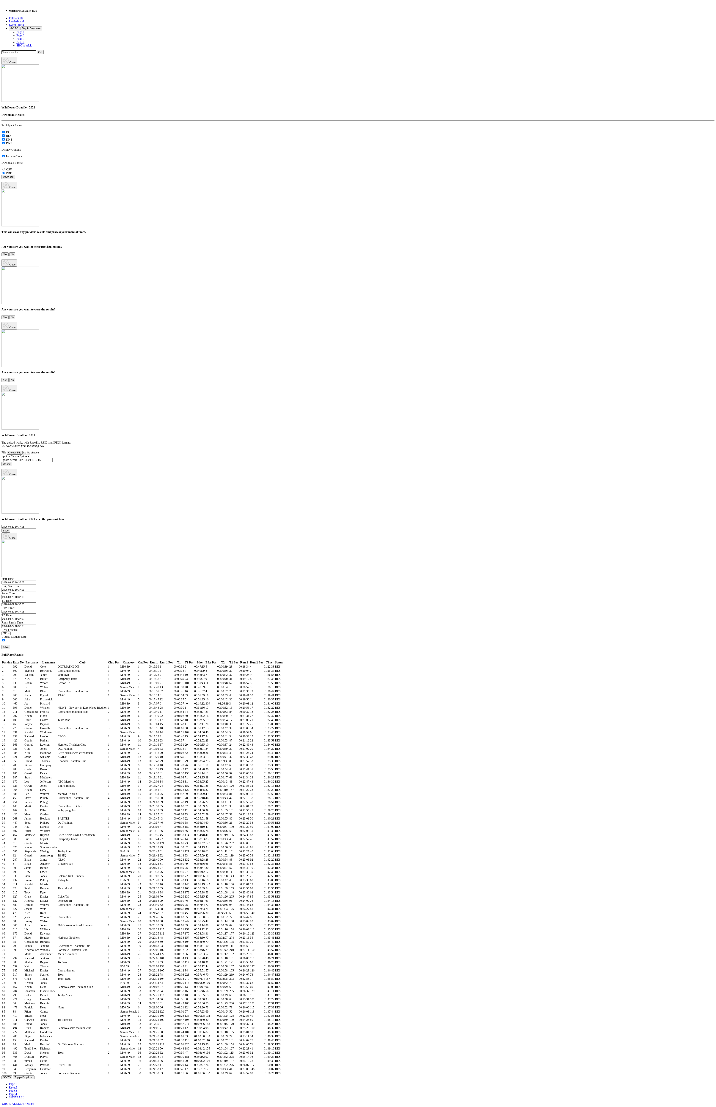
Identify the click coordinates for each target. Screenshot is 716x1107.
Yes (5, 254)
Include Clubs (13, 156)
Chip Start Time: (11, 586)
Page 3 (20, 38)
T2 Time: (6, 615)
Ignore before (9, 459)
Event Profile (16, 24)
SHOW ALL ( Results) (18, 1103)
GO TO (14, 28)
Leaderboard (16, 21)
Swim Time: (8, 593)
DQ (7, 132)
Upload (6, 464)
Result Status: (9, 629)
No (12, 254)
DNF (8, 143)
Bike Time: (8, 608)
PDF (8, 173)
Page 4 (20, 42)
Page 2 (20, 35)
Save (6, 530)
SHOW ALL (24, 45)
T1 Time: (6, 600)
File (3, 452)
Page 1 (20, 32)
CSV (8, 169)
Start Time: (7, 578)
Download (8, 176)
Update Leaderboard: (13, 636)
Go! (40, 52)
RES (8, 135)
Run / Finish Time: (12, 622)
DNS (8, 139)
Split (4, 456)
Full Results (16, 18)
